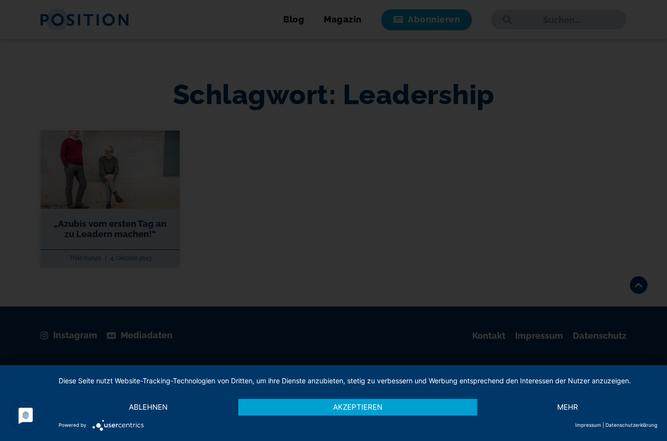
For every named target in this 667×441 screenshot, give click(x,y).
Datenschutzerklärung (631, 425)
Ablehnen (148, 407)
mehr (567, 407)
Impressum (588, 425)
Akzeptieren (357, 407)
